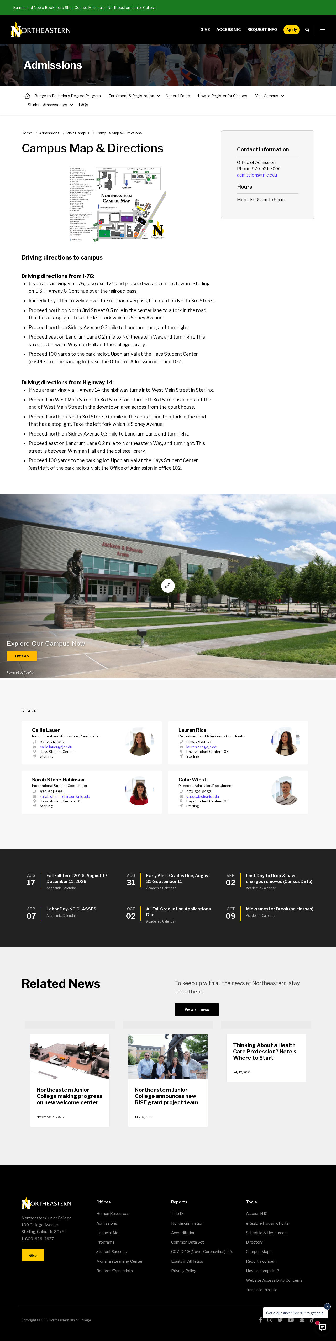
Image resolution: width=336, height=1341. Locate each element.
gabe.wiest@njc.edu (202, 796)
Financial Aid (107, 1232)
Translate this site (261, 1289)
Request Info (262, 29)
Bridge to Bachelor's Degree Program (68, 96)
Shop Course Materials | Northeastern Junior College (111, 7)
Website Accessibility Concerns (274, 1280)
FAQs (83, 104)
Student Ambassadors (47, 104)
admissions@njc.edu (257, 175)
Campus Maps (259, 1251)
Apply (291, 30)
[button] (323, 30)
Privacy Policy (183, 1270)
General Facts (178, 96)
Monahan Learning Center (119, 1261)
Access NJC (228, 29)
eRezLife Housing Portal (268, 1223)
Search (309, 29)
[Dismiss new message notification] (327, 1306)
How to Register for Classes (222, 96)
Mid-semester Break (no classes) (279, 909)
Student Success (111, 1251)
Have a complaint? (262, 1270)
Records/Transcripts (114, 1270)
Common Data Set (187, 1242)
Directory (254, 1242)
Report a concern (261, 1261)
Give (205, 29)
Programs (105, 1242)
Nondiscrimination (187, 1223)
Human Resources (112, 1213)
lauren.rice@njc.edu (202, 747)
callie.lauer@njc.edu (56, 747)
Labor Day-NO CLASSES (71, 909)
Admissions (27, 95)
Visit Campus (266, 96)
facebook (260, 1320)
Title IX (177, 1213)
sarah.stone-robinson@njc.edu (65, 796)
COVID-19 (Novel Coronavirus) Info (202, 1251)
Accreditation (183, 1232)
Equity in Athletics (187, 1261)
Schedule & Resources (266, 1232)
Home (27, 133)
